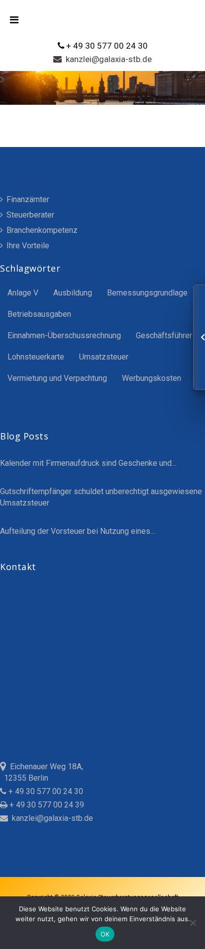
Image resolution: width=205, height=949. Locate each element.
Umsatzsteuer (103, 357)
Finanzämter (26, 199)
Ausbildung (72, 292)
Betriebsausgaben (39, 314)
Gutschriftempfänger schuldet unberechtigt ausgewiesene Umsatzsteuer (101, 497)
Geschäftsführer (164, 335)
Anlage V (22, 292)
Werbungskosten (151, 378)
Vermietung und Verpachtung (57, 378)
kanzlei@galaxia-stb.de (107, 59)
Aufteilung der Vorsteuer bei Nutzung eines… (77, 531)
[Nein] (193, 923)
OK (105, 934)
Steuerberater (29, 214)
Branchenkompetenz (41, 230)
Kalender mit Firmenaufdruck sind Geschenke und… (88, 463)
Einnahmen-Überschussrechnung (64, 335)
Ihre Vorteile (26, 245)
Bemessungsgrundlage (147, 292)
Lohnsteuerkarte (35, 357)
